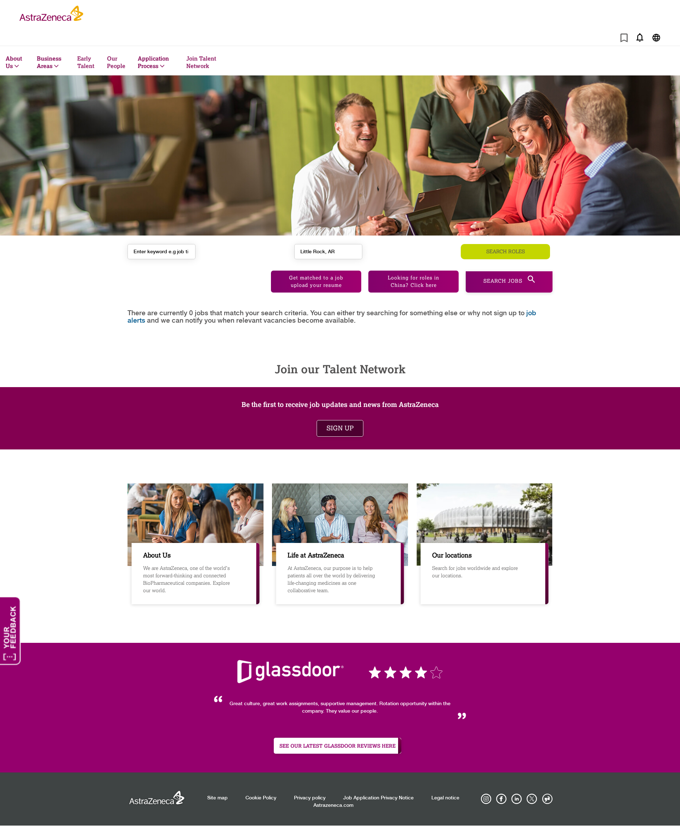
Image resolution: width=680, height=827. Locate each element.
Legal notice (445, 797)
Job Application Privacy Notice (378, 797)
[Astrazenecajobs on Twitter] (532, 799)
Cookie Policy (260, 797)
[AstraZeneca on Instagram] (486, 799)
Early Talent (85, 62)
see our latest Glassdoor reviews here (337, 746)
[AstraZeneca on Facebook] (501, 799)
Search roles (505, 252)
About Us (14, 62)
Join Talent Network (201, 62)
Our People (116, 62)
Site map (217, 797)
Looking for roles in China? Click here (413, 281)
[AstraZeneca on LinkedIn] (516, 799)
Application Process (153, 62)
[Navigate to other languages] (656, 37)
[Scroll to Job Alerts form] (639, 37)
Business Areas (49, 62)
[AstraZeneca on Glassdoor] (547, 799)
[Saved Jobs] (624, 39)
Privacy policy (309, 797)
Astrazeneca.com (333, 805)
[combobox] (328, 251)
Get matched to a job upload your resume (316, 281)
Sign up (340, 428)
